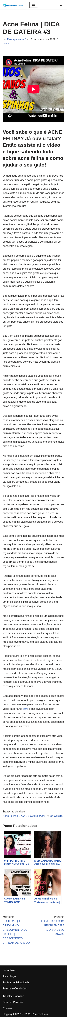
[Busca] (61, 4)
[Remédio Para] (13, 5)
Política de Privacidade (16, 982)
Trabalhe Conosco (13, 996)
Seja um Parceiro (13, 1002)
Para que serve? (16, 39)
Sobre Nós (9, 970)
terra (25, 708)
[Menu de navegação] (33, 5)
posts (6, 43)
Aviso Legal (9, 976)
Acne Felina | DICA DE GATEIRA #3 (24, 815)
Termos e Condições (15, 988)
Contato (7, 1008)
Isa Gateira (56, 815)
